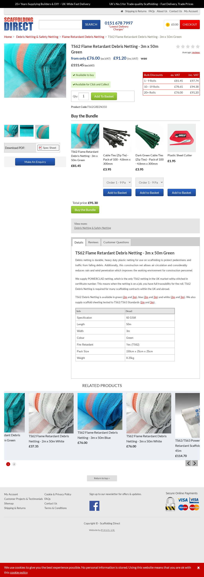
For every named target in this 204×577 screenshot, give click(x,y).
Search (91, 24)
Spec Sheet (49, 147)
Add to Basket (117, 192)
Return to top (101, 478)
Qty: (75, 96)
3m (134, 297)
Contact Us (175, 11)
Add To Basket (104, 96)
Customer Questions (116, 242)
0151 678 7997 (119, 23)
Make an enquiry (35, 161)
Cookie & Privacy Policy (57, 494)
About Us (162, 11)
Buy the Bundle (85, 210)
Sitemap (9, 503)
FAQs (152, 11)
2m (125, 297)
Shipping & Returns (136, 11)
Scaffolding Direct (18, 24)
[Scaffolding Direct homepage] (122, 11)
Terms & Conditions (55, 508)
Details (79, 242)
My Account (191, 11)
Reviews (93, 242)
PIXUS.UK (108, 530)
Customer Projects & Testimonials (23, 498)
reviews (196, 52)
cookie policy (19, 572)
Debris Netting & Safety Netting (92, 227)
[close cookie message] (198, 567)
